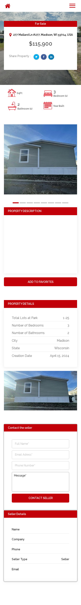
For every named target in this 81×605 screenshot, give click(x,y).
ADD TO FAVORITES (40, 281)
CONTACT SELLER (41, 498)
